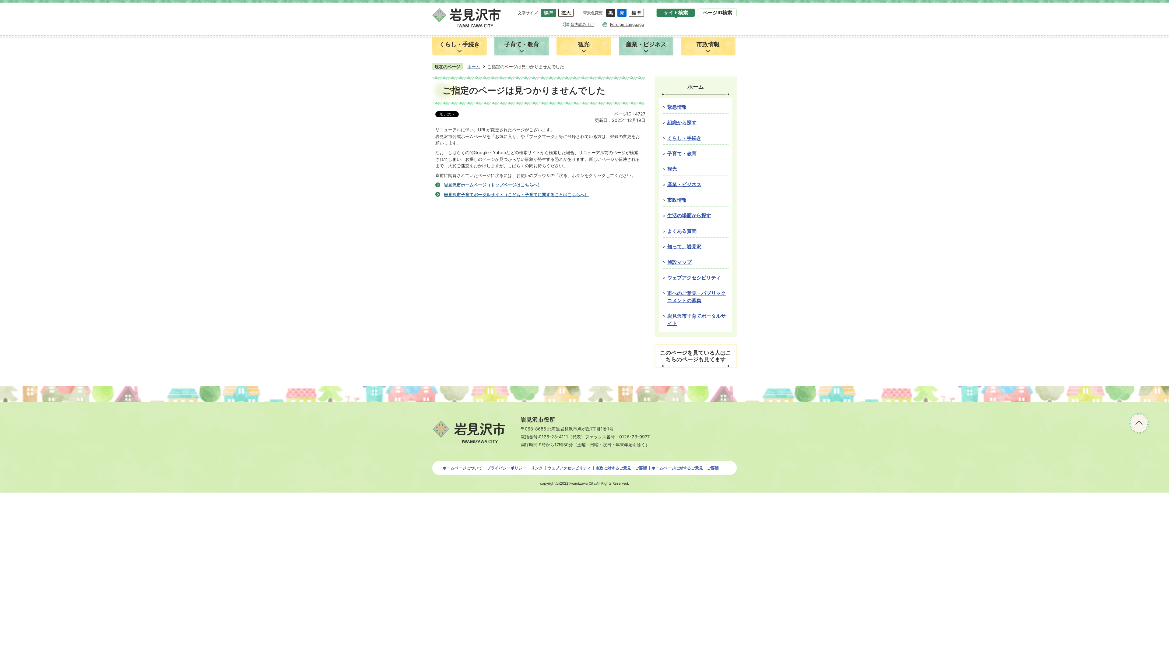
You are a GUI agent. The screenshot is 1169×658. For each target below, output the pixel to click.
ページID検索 (717, 13)
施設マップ (679, 262)
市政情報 (677, 200)
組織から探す (682, 123)
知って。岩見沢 (684, 246)
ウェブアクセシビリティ (694, 278)
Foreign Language (627, 24)
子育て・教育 (682, 154)
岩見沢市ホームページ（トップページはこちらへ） (493, 184)
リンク (537, 467)
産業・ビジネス (684, 184)
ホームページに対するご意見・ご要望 (685, 467)
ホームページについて (462, 467)
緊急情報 (677, 107)
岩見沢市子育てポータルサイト (696, 319)
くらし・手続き (684, 138)
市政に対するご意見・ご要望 (621, 467)
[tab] (675, 13)
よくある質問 (682, 231)
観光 (672, 169)
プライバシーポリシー (506, 467)
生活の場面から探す (689, 215)
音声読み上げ (582, 24)
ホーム (473, 66)
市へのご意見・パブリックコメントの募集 (696, 296)
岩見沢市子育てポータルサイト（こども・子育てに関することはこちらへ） (516, 194)
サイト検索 (676, 13)
